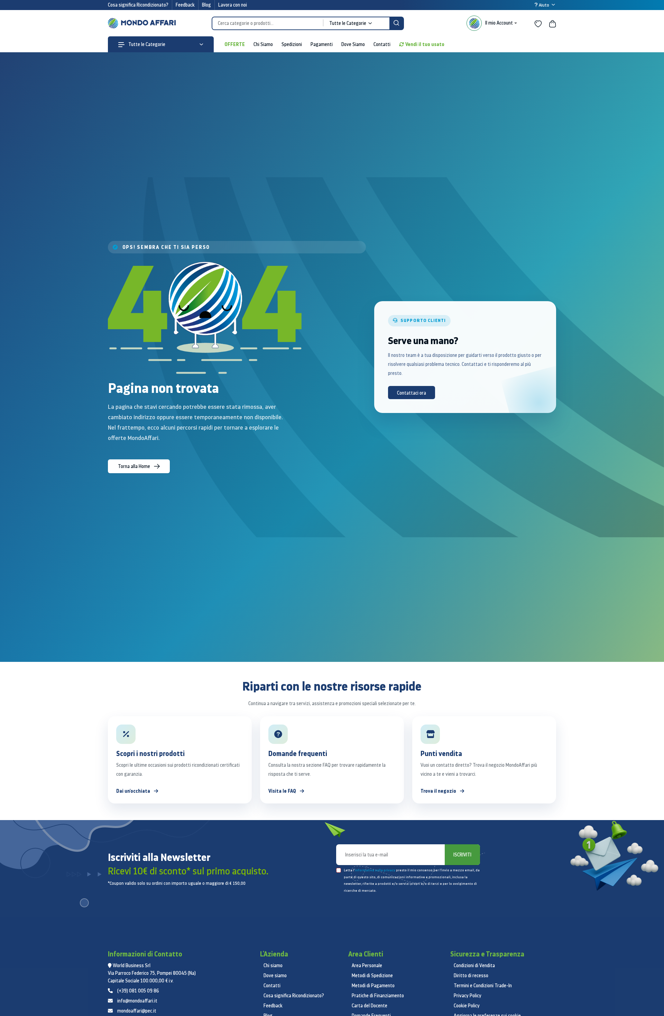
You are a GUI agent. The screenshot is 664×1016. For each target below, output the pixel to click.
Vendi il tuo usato (424, 44)
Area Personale (367, 965)
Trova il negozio (439, 791)
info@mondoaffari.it (137, 1001)
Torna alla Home (134, 466)
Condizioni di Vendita (474, 965)
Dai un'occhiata (133, 791)
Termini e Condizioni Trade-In (483, 985)
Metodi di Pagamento (373, 985)
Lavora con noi (232, 5)
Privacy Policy (467, 995)
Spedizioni (292, 44)
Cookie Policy (467, 1005)
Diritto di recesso (471, 975)
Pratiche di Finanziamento (378, 995)
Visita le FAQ (282, 791)
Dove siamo (275, 975)
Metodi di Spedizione (372, 975)
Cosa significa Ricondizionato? (138, 5)
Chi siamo (273, 965)
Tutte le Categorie (146, 44)
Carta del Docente (369, 1005)
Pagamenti (322, 44)
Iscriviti (462, 855)
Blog (206, 5)
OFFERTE (234, 44)
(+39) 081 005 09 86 (138, 991)
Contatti (382, 44)
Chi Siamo (263, 44)
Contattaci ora (411, 393)
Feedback (185, 5)
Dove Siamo (353, 44)
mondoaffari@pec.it (136, 1011)
